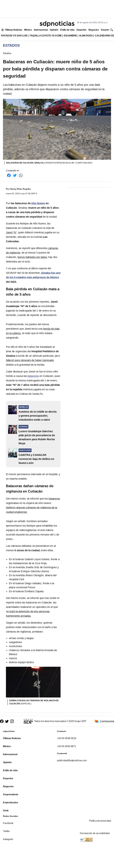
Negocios (93, 30)
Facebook (8, 823)
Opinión (54, 30)
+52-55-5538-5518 (66, 738)
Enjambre (70, 35)
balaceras (33, 376)
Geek (6, 810)
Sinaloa (7, 53)
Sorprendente (10, 794)
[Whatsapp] (21, 175)
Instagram (8, 839)
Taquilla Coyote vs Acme (45, 35)
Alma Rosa (86, 35)
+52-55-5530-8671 (66, 746)
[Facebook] (9, 175)
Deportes (81, 30)
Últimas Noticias (13, 30)
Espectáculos (10, 802)
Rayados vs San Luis (14, 35)
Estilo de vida (67, 30)
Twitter (6, 831)
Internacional (41, 30)
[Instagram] (12, 721)
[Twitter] (15, 175)
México (28, 30)
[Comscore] (104, 721)
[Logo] (57, 24)
